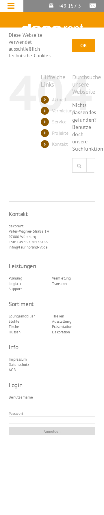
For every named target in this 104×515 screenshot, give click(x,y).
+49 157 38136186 (79, 6)
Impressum (18, 359)
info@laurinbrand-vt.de (28, 247)
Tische (14, 326)
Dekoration (61, 332)
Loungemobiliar (22, 316)
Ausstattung (61, 321)
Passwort (16, 413)
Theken (58, 316)
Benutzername (21, 397)
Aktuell (59, 100)
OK (83, 45)
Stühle (14, 321)
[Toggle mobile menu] (15, 6)
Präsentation (62, 326)
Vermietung (63, 111)
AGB (12, 369)
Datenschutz (19, 364)
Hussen (15, 332)
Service (59, 122)
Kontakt (60, 144)
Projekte (60, 133)
